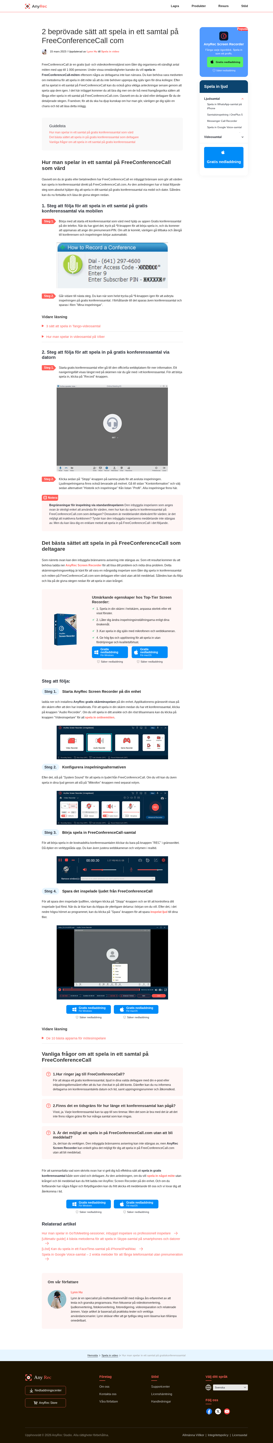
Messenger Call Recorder (222, 120)
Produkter (199, 6)
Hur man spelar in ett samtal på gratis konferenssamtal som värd (91, 132)
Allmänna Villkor (193, 1435)
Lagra (175, 6)
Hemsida (92, 1355)
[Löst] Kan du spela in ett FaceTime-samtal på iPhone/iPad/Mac (89, 1249)
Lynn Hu (92, 51)
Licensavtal (239, 1435)
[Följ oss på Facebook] (209, 1411)
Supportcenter (160, 1386)
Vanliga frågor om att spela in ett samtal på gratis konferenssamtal (92, 142)
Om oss (104, 1386)
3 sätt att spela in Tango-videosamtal (73, 326)
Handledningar (161, 1401)
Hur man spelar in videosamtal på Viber (75, 337)
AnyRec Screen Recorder (84, 565)
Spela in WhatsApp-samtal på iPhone (224, 106)
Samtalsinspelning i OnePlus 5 (225, 114)
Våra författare (108, 1401)
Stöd (244, 6)
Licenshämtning (161, 1394)
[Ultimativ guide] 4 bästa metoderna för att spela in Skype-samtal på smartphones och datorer (111, 1239)
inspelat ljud (159, 911)
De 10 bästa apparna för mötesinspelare (76, 1038)
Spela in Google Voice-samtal (224, 127)
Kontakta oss (107, 1394)
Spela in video (110, 51)
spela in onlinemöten (99, 717)
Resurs (223, 6)
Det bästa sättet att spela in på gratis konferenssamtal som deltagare (94, 137)
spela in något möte (160, 1175)
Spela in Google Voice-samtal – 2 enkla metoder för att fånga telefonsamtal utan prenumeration (112, 1254)
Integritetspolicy (218, 1435)
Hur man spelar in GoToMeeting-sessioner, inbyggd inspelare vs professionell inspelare (106, 1233)
